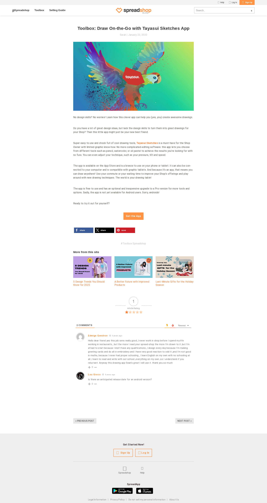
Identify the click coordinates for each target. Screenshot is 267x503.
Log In (234, 2)
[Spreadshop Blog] (133, 10)
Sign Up (248, 2)
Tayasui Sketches (147, 143)
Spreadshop (21, 10)
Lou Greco (94, 374)
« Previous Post (84, 421)
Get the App (133, 216)
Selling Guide (57, 10)
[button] (83, 230)
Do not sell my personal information (147, 500)
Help (222, 2)
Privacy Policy (117, 500)
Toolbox (39, 10)
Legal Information (97, 500)
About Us (174, 500)
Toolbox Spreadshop (134, 243)
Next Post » (185, 421)
